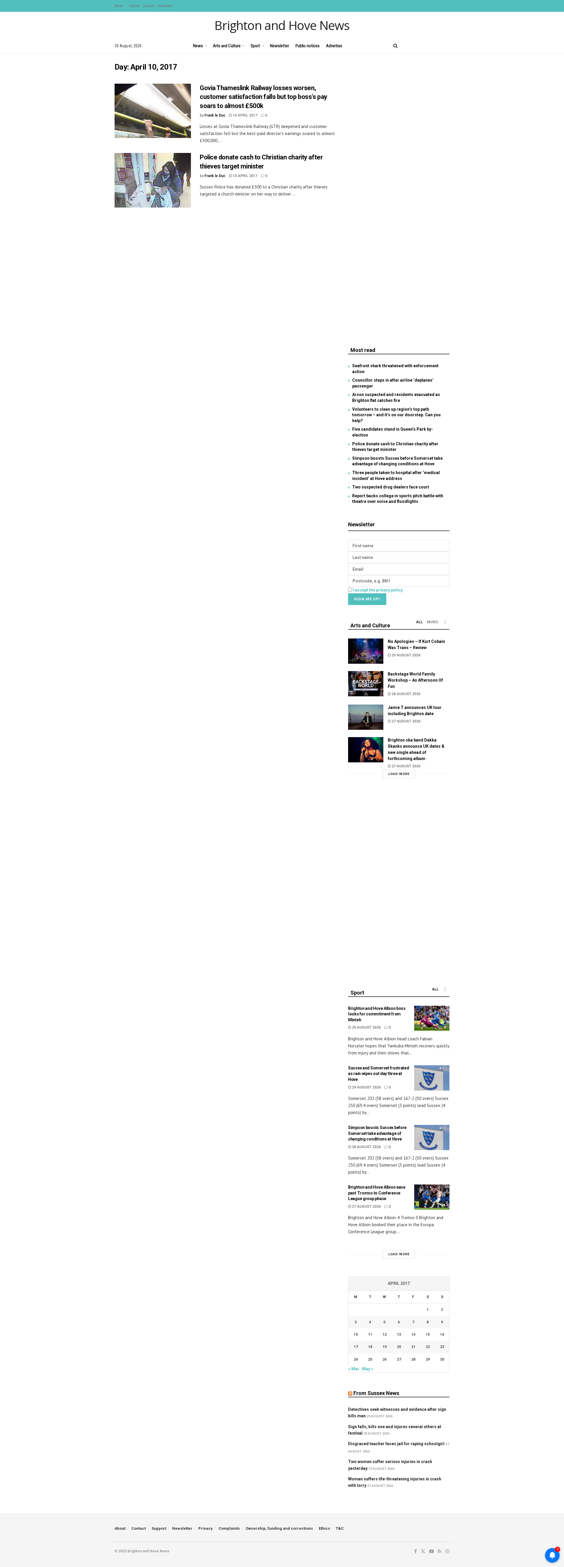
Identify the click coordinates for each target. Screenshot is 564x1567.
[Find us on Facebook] (407, 45)
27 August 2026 (405, 721)
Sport (255, 45)
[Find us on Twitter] (416, 45)
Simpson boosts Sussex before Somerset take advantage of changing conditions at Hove (377, 1133)
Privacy (205, 1528)
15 (428, 1334)
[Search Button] (395, 45)
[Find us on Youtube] (427, 45)
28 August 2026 (405, 694)
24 (356, 1359)
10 (356, 1334)
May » (367, 1369)
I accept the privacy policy (378, 590)
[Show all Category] (445, 622)
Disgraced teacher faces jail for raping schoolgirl (396, 1443)
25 (370, 1359)
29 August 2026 (405, 655)
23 (442, 1346)
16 (442, 1334)
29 (428, 1359)
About (118, 6)
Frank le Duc (214, 115)
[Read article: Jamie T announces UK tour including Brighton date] (365, 717)
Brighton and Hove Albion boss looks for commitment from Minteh (377, 1014)
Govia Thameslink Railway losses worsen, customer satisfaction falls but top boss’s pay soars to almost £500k (263, 97)
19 (384, 1346)
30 (442, 1359)
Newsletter (165, 6)
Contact (134, 6)
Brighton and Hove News (282, 25)
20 (399, 1346)
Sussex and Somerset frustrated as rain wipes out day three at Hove (378, 1074)
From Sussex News (376, 1393)
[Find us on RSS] (437, 45)
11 (370, 1334)
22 (428, 1346)
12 (384, 1334)
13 (399, 1334)
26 (384, 1359)
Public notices (308, 45)
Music (433, 622)
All (419, 622)
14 (413, 1334)
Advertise (334, 45)
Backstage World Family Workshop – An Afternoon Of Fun (415, 680)
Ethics (324, 1528)
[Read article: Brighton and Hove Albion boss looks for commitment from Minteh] (431, 1018)
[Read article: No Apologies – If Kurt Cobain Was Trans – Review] (365, 651)
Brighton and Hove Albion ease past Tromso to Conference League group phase (376, 1193)
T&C (340, 1528)
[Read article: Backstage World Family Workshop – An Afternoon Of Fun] (365, 683)
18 (370, 1346)
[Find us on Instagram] (447, 45)
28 (413, 1359)
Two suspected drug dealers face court (390, 487)
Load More (398, 774)
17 (356, 1346)
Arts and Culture (227, 45)
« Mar (353, 1369)
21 (413, 1346)
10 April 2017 (244, 115)
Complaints (229, 1528)
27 (399, 1359)
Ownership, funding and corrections (279, 1528)
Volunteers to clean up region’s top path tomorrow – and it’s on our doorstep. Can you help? (396, 415)
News (198, 45)
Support (148, 6)
